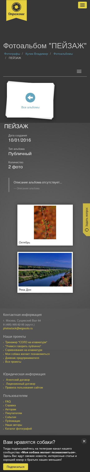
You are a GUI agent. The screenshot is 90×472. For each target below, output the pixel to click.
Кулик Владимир (37, 53)
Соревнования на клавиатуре (23, 350)
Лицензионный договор (20, 384)
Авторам (10, 409)
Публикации (12, 421)
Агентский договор (18, 380)
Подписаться (15, 466)
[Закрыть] (84, 441)
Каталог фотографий (18, 428)
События (10, 417)
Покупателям (13, 413)
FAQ (8, 401)
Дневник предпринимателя (22, 358)
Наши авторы (13, 425)
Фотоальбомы (63, 53)
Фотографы (12, 53)
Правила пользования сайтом (24, 387)
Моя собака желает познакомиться (27, 354)
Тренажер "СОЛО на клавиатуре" (26, 342)
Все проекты (13, 361)
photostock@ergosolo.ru (18, 328)
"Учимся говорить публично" (23, 346)
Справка (10, 405)
